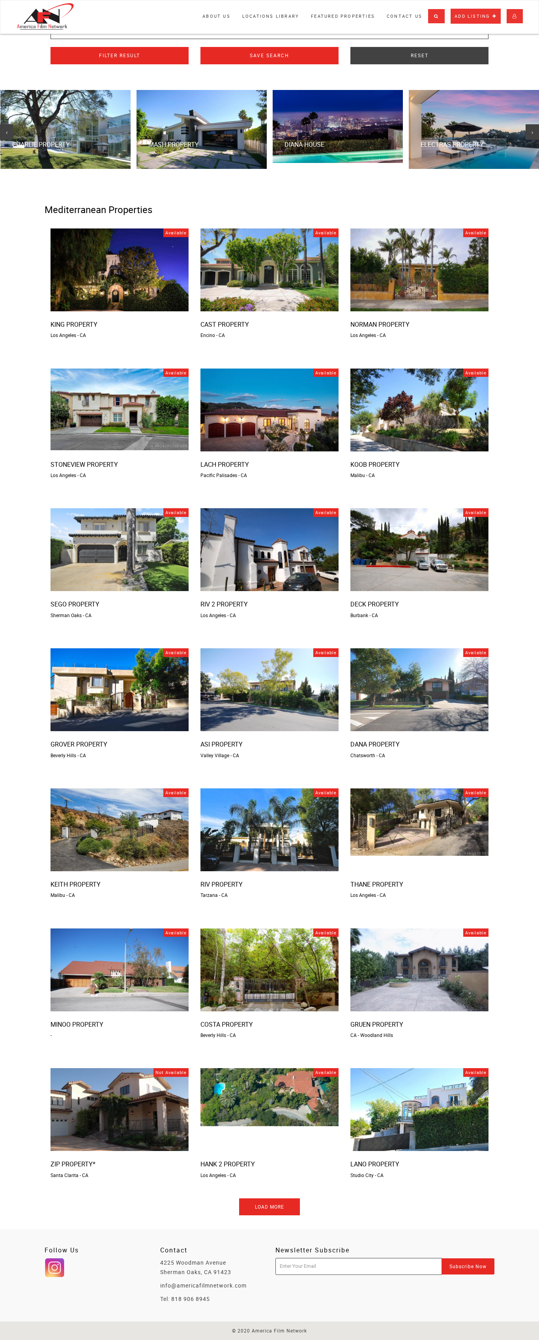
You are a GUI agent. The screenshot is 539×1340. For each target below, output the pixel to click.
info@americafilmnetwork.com (203, 1285)
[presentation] (6, 132)
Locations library (270, 16)
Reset (420, 55)
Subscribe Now (468, 1266)
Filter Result (119, 55)
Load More (269, 1206)
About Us (216, 16)
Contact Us (404, 16)
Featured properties (343, 16)
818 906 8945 (190, 1299)
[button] (436, 16)
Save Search (269, 55)
